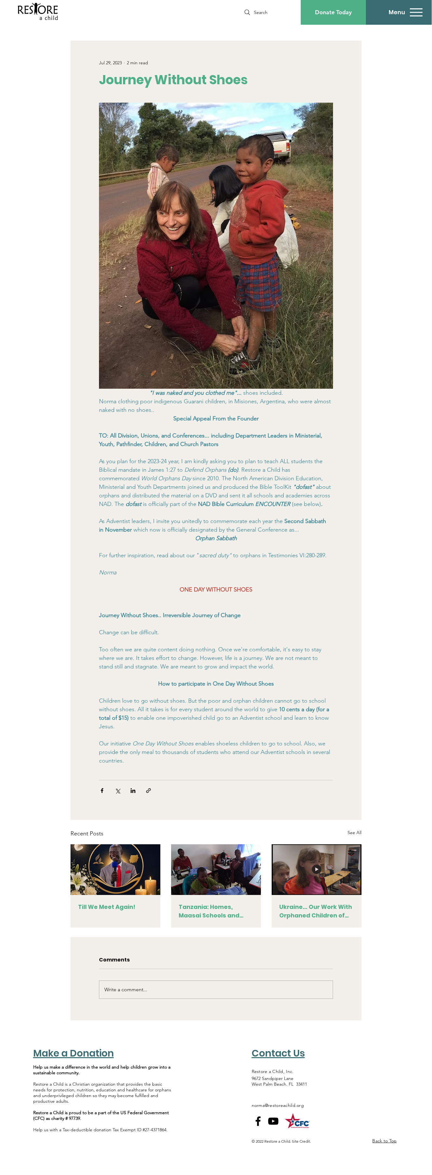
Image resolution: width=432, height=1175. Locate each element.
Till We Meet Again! (106, 907)
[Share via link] (148, 791)
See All (354, 832)
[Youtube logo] (273, 1121)
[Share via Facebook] (102, 791)
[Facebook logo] (258, 1121)
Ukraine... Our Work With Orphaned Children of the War (315, 911)
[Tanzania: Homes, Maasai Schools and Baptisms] (216, 869)
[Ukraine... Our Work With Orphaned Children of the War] (316, 869)
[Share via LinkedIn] (133, 791)
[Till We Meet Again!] (115, 869)
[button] (333, 12)
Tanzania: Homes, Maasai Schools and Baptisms (209, 911)
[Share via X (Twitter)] (117, 791)
